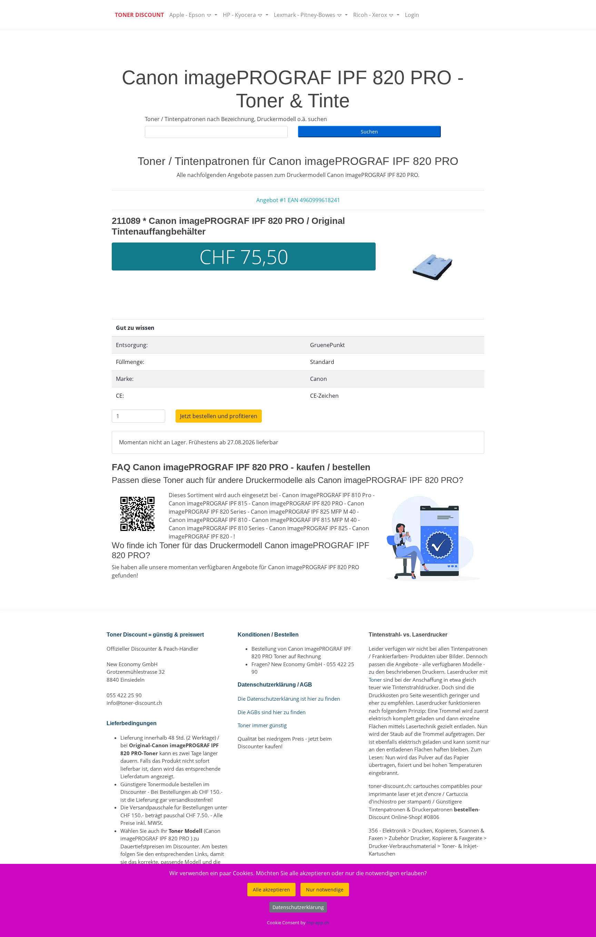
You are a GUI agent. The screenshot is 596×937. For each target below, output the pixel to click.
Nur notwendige (325, 889)
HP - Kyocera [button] (240, 15)
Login (412, 15)
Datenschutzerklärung (298, 907)
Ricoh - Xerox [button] (370, 15)
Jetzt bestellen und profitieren (218, 416)
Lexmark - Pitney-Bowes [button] (305, 15)
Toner (375, 679)
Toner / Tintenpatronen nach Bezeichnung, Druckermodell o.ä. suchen (236, 119)
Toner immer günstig (262, 725)
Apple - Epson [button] (187, 15)
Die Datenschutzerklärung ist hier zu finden (289, 698)
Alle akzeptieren (271, 889)
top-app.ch (318, 922)
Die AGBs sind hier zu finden (272, 712)
